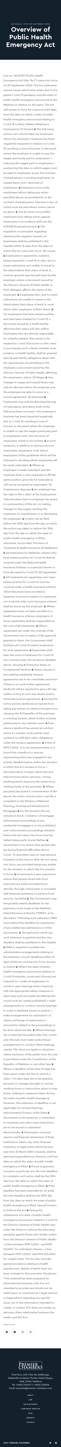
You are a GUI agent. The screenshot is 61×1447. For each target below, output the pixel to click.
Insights (31, 1418)
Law (30, 1400)
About (31, 1395)
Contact (30, 1422)
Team (30, 1413)
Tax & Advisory (30, 1404)
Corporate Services (30, 1409)
